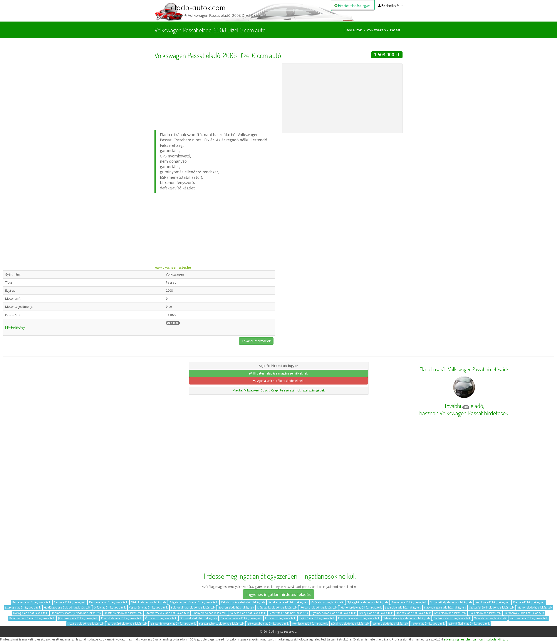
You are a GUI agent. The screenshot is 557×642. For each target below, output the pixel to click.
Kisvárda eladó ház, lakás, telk (85, 623)
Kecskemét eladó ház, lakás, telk (288, 602)
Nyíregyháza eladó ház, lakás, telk (367, 602)
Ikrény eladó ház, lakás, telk (376, 613)
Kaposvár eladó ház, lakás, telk (529, 618)
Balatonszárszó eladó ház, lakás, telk (32, 618)
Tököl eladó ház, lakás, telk (428, 623)
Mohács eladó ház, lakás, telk (310, 623)
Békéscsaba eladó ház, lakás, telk (268, 623)
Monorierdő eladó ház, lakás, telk (361, 607)
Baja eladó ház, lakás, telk (485, 613)
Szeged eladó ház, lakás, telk (409, 602)
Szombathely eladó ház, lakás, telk (451, 602)
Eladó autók (353, 30)
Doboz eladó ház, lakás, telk (413, 613)
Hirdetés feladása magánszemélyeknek (280, 373)
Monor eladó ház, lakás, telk (535, 607)
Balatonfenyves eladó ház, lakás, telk (173, 623)
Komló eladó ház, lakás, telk (493, 602)
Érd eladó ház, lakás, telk (280, 618)
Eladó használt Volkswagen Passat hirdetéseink (464, 369)
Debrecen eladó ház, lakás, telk (108, 602)
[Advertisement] (214, 94)
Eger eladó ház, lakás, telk (529, 602)
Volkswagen (376, 30)
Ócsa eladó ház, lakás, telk (490, 618)
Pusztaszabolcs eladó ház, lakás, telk (221, 623)
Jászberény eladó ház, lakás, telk (78, 618)
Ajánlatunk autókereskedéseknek (280, 381)
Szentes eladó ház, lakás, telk (390, 623)
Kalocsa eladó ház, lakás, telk (247, 613)
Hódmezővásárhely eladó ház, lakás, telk (76, 613)
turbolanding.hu (497, 639)
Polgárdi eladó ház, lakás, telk (319, 607)
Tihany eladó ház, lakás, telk (209, 613)
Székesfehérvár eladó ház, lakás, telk (491, 607)
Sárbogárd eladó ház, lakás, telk (127, 623)
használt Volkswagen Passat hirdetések (463, 413)
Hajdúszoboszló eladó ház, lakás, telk (67, 607)
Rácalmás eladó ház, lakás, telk (350, 623)
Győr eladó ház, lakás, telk (327, 602)
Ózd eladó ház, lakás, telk (160, 618)
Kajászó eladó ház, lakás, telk (317, 618)
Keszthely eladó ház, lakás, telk (123, 613)
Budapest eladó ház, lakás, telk (31, 602)
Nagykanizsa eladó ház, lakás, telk (445, 607)
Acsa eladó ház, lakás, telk (450, 613)
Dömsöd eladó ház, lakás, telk (198, 618)
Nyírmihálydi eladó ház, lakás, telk (469, 623)
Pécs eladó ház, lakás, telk (70, 602)
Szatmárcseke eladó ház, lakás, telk (167, 613)
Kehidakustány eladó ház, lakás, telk (243, 602)
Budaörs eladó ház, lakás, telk (452, 618)
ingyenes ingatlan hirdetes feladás (278, 594)
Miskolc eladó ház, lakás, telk (148, 602)
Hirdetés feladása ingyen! (354, 5)
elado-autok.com (198, 7)
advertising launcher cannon (463, 639)
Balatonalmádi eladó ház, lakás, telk (193, 607)
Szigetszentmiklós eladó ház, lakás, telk (194, 602)
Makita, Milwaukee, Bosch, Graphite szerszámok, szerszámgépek (278, 390)
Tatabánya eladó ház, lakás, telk (524, 613)
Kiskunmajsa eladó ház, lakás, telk (358, 618)
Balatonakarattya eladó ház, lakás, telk (406, 618)
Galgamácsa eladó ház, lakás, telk (241, 618)
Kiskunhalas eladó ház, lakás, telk (121, 618)
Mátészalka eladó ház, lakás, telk (277, 607)
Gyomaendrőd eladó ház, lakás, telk (333, 613)
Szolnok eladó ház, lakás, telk (403, 607)
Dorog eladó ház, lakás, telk (30, 613)
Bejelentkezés (390, 5)
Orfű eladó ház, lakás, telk (110, 607)
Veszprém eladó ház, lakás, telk (148, 607)
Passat (395, 30)
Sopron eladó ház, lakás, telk (236, 607)
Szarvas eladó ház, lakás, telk (22, 607)
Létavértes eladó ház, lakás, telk (288, 613)
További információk (256, 341)
